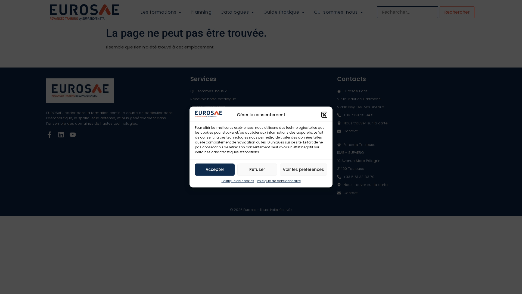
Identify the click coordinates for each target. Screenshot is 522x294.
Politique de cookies (238, 180)
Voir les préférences (303, 169)
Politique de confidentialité (279, 180)
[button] (324, 114)
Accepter (215, 169)
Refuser (257, 169)
